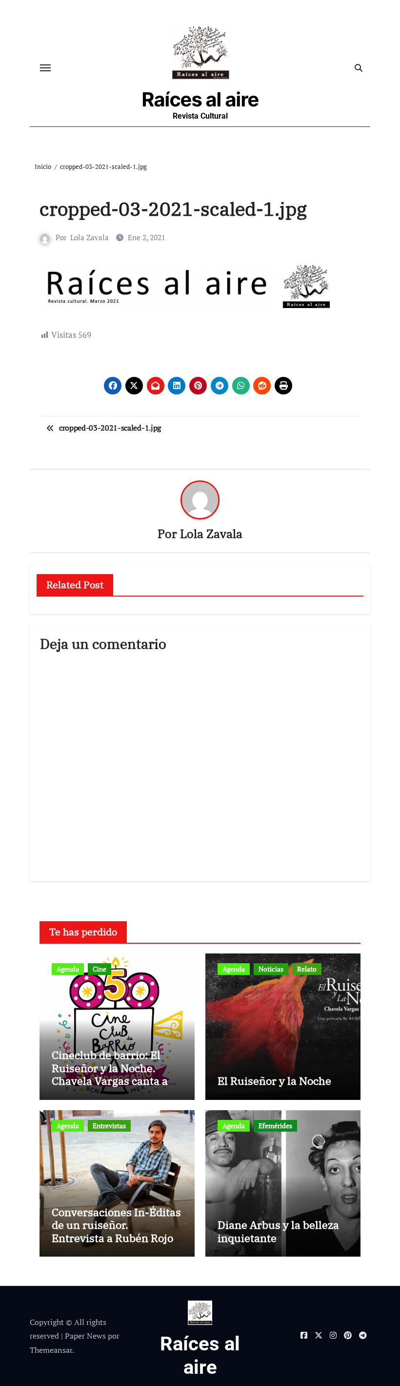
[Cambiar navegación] (45, 68)
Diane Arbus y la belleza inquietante (278, 1231)
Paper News (85, 1335)
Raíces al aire (200, 99)
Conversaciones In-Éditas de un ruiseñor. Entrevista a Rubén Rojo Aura (116, 1231)
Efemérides (275, 1125)
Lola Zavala (89, 237)
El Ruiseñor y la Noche (274, 1081)
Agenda (68, 968)
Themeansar (51, 1350)
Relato (307, 968)
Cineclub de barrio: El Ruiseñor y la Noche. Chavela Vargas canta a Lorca (110, 1074)
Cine (99, 968)
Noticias (271, 968)
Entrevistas (109, 1125)
